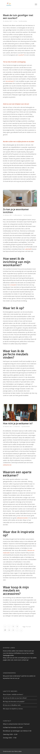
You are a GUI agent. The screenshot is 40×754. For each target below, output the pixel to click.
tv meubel (12, 285)
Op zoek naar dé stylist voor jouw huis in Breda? (15, 698)
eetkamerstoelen (22, 518)
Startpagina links (8, 655)
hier (6, 727)
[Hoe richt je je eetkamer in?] (20, 412)
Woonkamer (18, 215)
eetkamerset (7, 465)
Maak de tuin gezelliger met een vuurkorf (18, 17)
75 (13, 626)
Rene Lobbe (18, 751)
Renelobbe (24, 21)
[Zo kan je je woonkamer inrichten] (20, 198)
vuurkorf (21, 55)
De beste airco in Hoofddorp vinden (12, 705)
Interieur (17, 426)
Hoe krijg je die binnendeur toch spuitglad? (14, 701)
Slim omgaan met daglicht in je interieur (13, 708)
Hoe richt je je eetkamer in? (18, 423)
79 (13, 630)
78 (9, 630)
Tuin (16, 21)
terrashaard (10, 81)
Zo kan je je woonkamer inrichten (16, 211)
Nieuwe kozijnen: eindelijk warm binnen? (13, 694)
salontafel (28, 249)
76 (17, 626)
